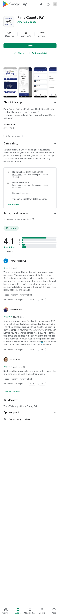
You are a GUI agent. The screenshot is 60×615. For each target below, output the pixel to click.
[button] (30, 36)
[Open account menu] (55, 4)
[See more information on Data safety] (54, 143)
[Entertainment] (13, 136)
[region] (30, 34)
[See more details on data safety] (13, 204)
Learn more (17, 175)
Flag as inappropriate (16, 419)
